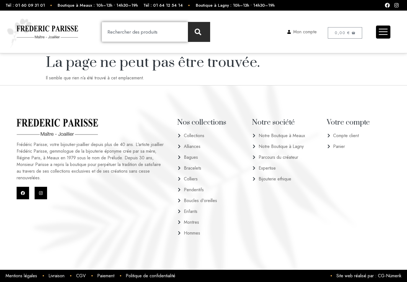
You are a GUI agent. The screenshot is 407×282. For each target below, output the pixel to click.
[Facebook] (23, 193)
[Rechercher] (199, 32)
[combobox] (145, 32)
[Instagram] (41, 193)
